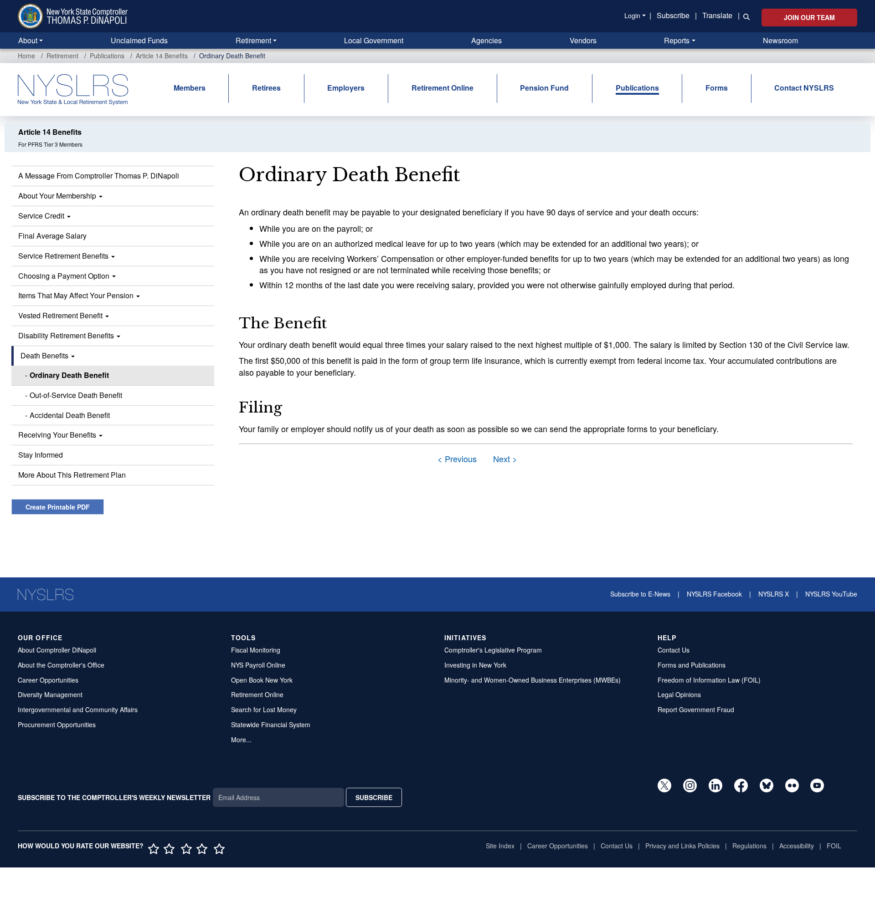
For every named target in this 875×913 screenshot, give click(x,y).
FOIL (834, 845)
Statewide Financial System (270, 724)
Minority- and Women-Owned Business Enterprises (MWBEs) (532, 679)
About (27, 40)
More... (241, 739)
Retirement (253, 40)
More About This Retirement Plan (72, 474)
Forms (716, 87)
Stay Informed (40, 454)
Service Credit (42, 215)
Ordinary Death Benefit (69, 375)
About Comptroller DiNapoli (57, 649)
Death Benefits (45, 355)
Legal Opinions (679, 694)
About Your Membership (58, 195)
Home (26, 55)
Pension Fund (544, 87)
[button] (745, 15)
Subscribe (673, 15)
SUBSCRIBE (373, 797)
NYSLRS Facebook (714, 593)
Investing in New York (475, 664)
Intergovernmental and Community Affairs (78, 709)
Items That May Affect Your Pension (76, 295)
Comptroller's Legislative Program (493, 649)
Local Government (373, 40)
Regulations (749, 845)
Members (190, 87)
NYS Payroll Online (258, 664)
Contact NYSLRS (804, 87)
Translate (717, 15)
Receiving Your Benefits (58, 434)
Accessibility (796, 845)
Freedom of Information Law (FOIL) (709, 679)
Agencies (486, 40)
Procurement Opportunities (57, 724)
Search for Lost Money (264, 709)
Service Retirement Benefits (64, 255)
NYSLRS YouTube (831, 593)
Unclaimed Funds (139, 40)
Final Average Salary (52, 235)
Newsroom (780, 40)
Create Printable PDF (58, 506)
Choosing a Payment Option (64, 275)
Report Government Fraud (696, 709)
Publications (107, 55)
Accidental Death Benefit (70, 415)
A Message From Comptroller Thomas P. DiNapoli (98, 175)
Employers (346, 87)
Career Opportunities (48, 679)
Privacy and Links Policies (682, 845)
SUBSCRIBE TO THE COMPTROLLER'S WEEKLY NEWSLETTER (114, 797)
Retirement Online (443, 87)
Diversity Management (50, 694)
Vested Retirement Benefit (61, 315)
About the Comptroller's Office (61, 664)
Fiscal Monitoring (255, 649)
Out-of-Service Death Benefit (76, 395)
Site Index (500, 845)
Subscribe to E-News (640, 593)
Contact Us (674, 649)
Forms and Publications (692, 664)
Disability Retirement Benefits (67, 335)
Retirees (266, 87)
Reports (677, 40)
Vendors (583, 40)
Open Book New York (262, 679)
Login (632, 15)
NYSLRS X (773, 593)
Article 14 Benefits (162, 55)
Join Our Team (809, 17)
